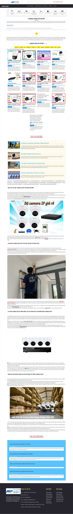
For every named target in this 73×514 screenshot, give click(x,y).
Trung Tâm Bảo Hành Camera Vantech (20, 444)
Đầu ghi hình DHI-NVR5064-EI (42, 99)
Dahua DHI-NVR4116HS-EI (12, 83)
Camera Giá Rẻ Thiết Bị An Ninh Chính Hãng (15, 49)
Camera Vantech (49, 497)
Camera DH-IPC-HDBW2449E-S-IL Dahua (29, 83)
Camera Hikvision (49, 496)
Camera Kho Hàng (59, 501)
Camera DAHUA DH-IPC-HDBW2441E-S (28, 61)
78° (24, 47)
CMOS (39, 47)
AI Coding (52, 47)
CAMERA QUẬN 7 (5, 6)
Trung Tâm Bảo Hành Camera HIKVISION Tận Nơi (22, 463)
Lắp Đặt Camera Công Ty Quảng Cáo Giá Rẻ (32, 172)
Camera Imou (48, 499)
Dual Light (21, 47)
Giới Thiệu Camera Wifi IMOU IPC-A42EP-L (54, 182)
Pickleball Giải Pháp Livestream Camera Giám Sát (35, 143)
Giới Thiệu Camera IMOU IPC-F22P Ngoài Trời (33, 163)
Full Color (33, 47)
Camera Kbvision (49, 494)
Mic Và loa (16, 47)
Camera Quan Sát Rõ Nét (36, 19)
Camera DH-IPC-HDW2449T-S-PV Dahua (14, 104)
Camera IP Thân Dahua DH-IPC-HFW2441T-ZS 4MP (42, 62)
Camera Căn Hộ (59, 494)
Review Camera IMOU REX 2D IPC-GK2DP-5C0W (48, 184)
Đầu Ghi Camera (49, 502)
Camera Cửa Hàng (59, 496)
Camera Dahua (48, 492)
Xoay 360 (42, 47)
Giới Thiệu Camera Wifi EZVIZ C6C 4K (31, 153)
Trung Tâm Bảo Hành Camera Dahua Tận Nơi (21, 471)
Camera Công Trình (59, 497)
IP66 (55, 47)
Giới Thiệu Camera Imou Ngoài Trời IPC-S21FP (31, 184)
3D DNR (59, 47)
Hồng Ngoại (28, 47)
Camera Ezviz (48, 501)
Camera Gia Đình (59, 492)
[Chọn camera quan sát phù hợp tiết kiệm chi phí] (65, 13)
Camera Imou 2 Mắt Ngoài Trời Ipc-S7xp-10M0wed (37, 182)
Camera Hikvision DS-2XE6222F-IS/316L (20, 182)
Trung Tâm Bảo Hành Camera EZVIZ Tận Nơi (21, 453)
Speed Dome (47, 47)
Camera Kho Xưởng (59, 499)
